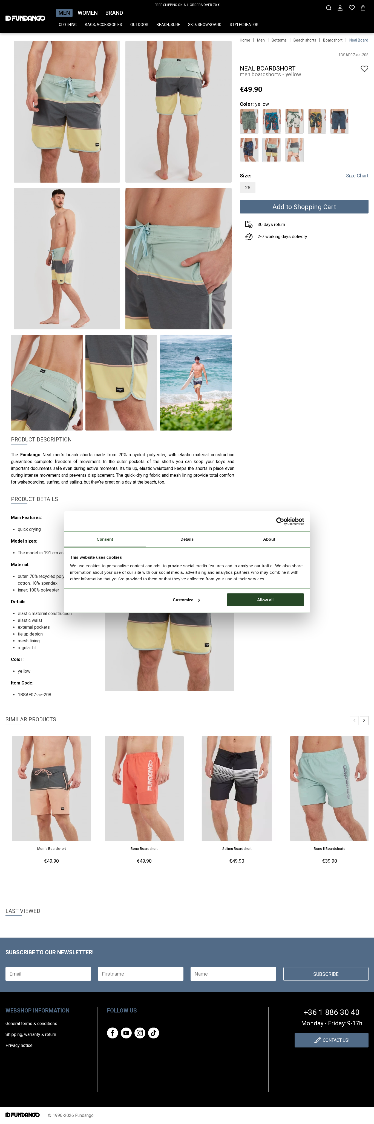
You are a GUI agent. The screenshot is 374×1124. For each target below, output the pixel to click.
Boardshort (333, 40)
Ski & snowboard (204, 24)
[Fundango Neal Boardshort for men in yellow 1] (272, 149)
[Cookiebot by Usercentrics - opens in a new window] (280, 521)
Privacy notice (19, 1045)
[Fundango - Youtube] (126, 1033)
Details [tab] (187, 539)
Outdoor (139, 24)
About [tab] (269, 539)
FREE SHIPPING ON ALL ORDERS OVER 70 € (187, 5)
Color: (247, 104)
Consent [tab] (105, 539)
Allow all (265, 599)
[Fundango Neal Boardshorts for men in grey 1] (339, 120)
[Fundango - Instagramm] (139, 1033)
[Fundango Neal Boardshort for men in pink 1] (294, 149)
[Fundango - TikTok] (153, 1033)
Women (88, 13)
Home (245, 40)
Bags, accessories (103, 24)
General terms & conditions (31, 1023)
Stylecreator (244, 24)
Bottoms (279, 40)
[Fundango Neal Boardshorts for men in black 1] (249, 149)
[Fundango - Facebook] (112, 1033)
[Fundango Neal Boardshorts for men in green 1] (249, 120)
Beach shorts (305, 40)
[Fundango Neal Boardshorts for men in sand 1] (294, 120)
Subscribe (326, 974)
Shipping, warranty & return (30, 1034)
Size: (245, 175)
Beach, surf (168, 24)
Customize (183, 599)
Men (64, 13)
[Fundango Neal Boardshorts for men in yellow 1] (317, 120)
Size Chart (357, 175)
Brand (114, 13)
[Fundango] (25, 16)
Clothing (68, 24)
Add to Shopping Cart (304, 207)
